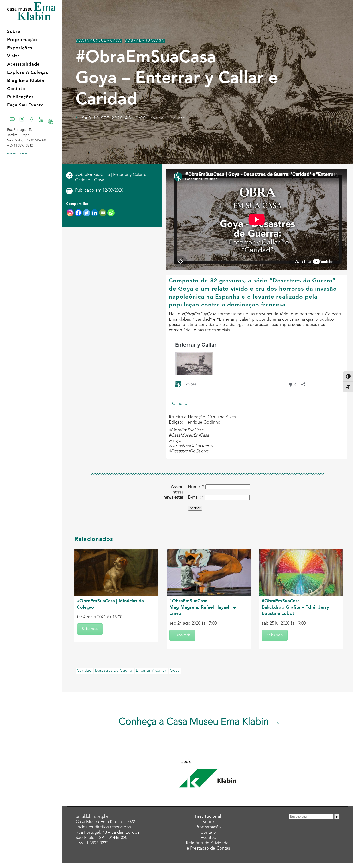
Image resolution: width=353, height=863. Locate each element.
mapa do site (17, 153)
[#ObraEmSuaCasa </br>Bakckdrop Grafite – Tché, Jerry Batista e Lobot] (301, 572)
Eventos (208, 838)
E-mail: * (196, 497)
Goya (175, 671)
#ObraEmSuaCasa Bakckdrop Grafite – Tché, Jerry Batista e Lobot (295, 607)
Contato (208, 832)
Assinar (195, 508)
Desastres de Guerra (113, 671)
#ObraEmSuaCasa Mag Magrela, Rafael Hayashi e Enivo (202, 607)
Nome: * (196, 487)
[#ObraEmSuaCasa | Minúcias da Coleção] (116, 572)
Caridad (179, 403)
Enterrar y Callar (151, 671)
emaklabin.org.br (92, 816)
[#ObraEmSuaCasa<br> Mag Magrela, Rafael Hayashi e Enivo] (209, 572)
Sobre (208, 822)
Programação (208, 827)
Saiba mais (90, 629)
